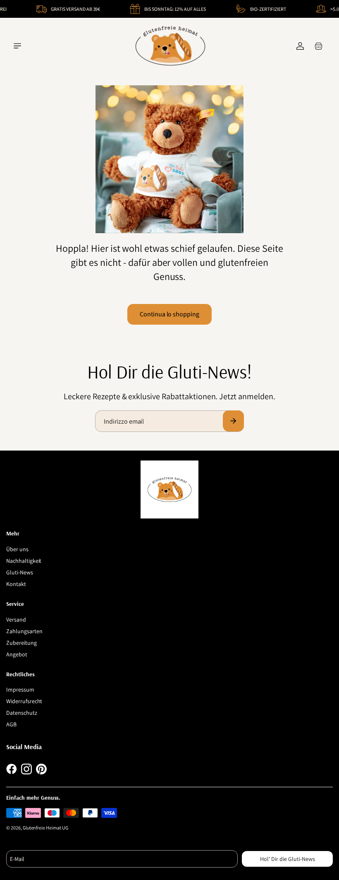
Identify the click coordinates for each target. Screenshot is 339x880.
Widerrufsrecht (24, 701)
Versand (16, 619)
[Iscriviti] (233, 421)
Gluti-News (19, 572)
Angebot (16, 654)
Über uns (17, 549)
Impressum (20, 689)
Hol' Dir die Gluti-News (287, 859)
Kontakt (16, 584)
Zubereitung (21, 642)
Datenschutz (21, 712)
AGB (11, 724)
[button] (17, 46)
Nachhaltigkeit (23, 560)
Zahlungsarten (24, 631)
